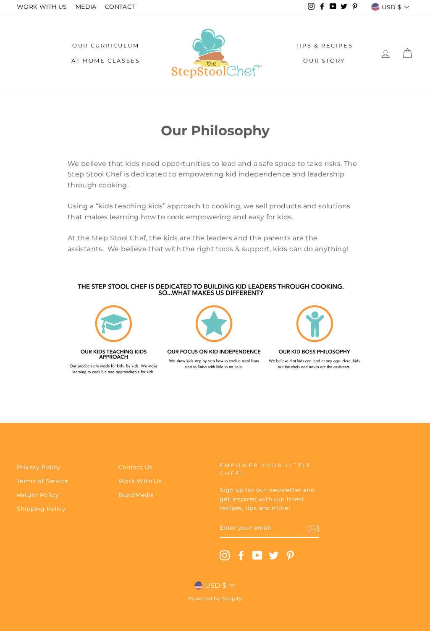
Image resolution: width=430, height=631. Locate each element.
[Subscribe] (313, 528)
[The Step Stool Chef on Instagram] (225, 555)
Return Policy (38, 495)
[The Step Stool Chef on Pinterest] (290, 555)
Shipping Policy (41, 508)
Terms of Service (42, 481)
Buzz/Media (136, 495)
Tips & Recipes (324, 45)
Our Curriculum (105, 45)
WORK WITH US (42, 6)
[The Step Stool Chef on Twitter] (274, 555)
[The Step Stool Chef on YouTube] (257, 555)
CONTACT (120, 6)
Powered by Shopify (215, 598)
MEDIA (86, 6)
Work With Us (140, 481)
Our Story (324, 60)
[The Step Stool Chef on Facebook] (241, 555)
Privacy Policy (39, 467)
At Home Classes (105, 60)
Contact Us (135, 467)
